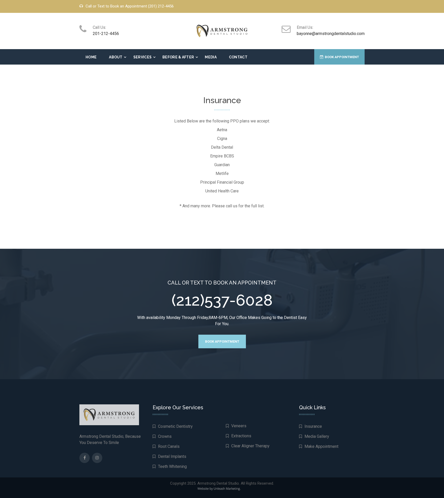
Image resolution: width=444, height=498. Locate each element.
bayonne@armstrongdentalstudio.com (331, 33)
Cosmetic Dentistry (175, 426)
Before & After (178, 57)
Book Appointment (342, 57)
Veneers (238, 425)
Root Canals (169, 446)
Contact (238, 57)
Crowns (165, 436)
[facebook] (85, 457)
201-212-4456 (106, 33)
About (116, 57)
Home (91, 57)
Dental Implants (172, 456)
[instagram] (97, 457)
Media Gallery (316, 436)
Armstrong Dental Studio (218, 483)
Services (142, 57)
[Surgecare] (222, 30)
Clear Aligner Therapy (250, 445)
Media (211, 57)
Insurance (313, 426)
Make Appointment (321, 446)
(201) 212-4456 (161, 6)
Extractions (241, 435)
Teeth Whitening (172, 466)
